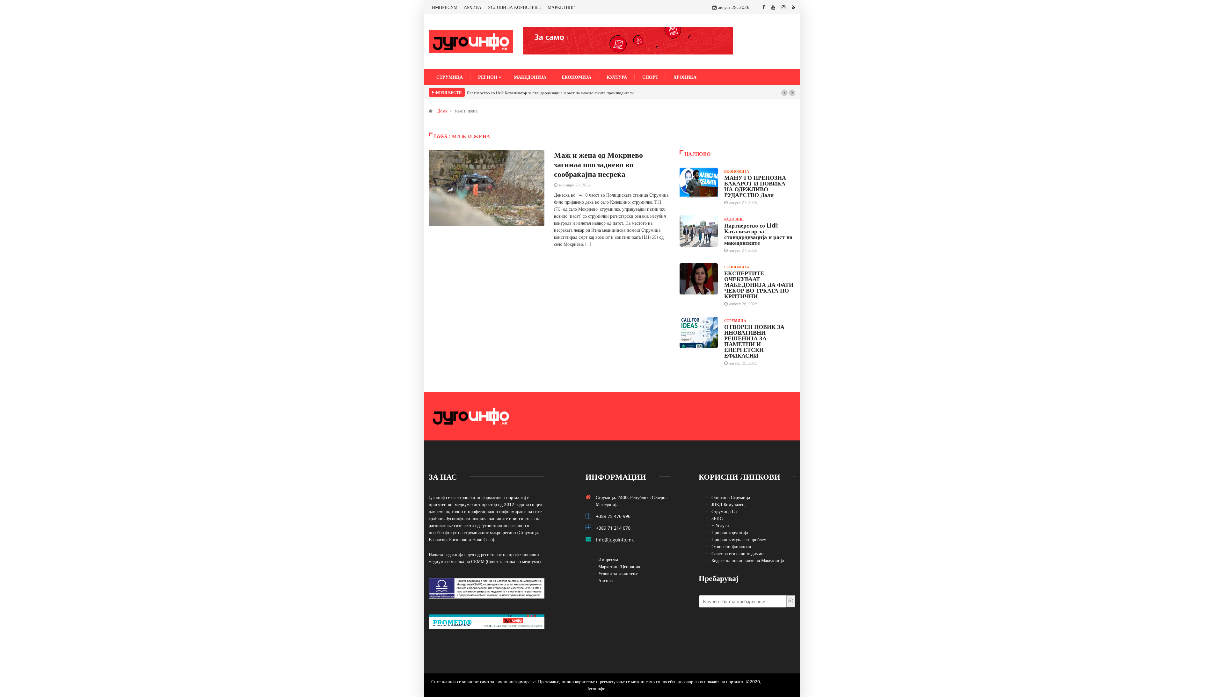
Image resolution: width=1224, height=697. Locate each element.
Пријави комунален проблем (739, 539)
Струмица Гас (724, 511)
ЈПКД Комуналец (728, 504)
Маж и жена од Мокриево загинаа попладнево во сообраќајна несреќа (598, 164)
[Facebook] (763, 7)
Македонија (530, 77)
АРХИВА (472, 7)
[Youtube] (773, 7)
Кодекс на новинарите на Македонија (747, 560)
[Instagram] (783, 7)
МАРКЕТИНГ (561, 7)
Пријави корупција (729, 532)
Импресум (608, 559)
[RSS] (793, 7)
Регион (487, 77)
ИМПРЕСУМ (444, 7)
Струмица (449, 77)
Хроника (685, 77)
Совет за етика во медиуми (737, 553)
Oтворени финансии (731, 546)
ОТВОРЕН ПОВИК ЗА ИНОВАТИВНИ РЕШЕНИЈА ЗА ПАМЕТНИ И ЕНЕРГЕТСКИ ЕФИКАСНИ (754, 341)
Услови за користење (618, 573)
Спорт (650, 77)
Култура (617, 77)
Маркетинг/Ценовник (619, 566)
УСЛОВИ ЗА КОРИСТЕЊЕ (514, 7)
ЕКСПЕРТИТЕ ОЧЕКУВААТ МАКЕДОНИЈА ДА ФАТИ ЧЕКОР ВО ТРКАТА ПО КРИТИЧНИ (758, 284)
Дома (442, 111)
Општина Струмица (730, 497)
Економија (576, 77)
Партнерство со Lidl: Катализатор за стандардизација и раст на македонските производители (550, 93)
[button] (784, 93)
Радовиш (734, 219)
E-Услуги (720, 525)
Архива (605, 580)
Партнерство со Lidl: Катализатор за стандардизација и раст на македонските (758, 233)
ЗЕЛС (717, 518)
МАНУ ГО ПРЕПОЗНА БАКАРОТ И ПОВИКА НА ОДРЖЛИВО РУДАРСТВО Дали (755, 186)
